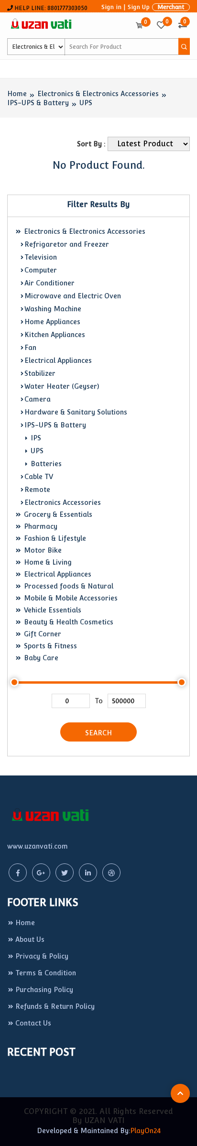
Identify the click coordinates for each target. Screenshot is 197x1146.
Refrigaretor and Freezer (66, 244)
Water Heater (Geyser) (61, 386)
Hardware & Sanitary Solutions (75, 412)
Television (40, 257)
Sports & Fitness (49, 646)
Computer (40, 270)
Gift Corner (41, 634)
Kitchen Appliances (54, 334)
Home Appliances (52, 322)
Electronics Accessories (62, 502)
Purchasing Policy (44, 989)
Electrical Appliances (58, 360)
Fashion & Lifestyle (54, 538)
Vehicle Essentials (51, 610)
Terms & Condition (45, 973)
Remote (37, 489)
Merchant (171, 7)
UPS (85, 103)
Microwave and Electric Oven (72, 296)
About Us (29, 939)
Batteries (45, 464)
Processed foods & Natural (67, 586)
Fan (30, 347)
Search (98, 733)
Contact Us (33, 1023)
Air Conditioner (49, 283)
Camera (37, 399)
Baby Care (40, 658)
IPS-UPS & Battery (38, 103)
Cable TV (38, 476)
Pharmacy (39, 526)
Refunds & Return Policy (55, 1006)
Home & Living (47, 562)
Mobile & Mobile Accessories (70, 598)
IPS (35, 438)
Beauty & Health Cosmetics (67, 622)
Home (17, 94)
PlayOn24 (145, 1131)
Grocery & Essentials (57, 514)
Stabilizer (39, 373)
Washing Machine (52, 309)
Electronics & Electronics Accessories (98, 94)
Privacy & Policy (41, 956)
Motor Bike (42, 550)
